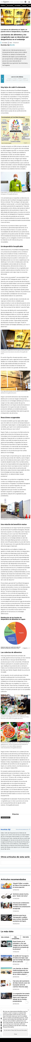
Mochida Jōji (8, 45)
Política (3, 5)
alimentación (5, 817)
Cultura (24, 5)
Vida (10, 42)
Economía (10, 5)
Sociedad (17, 5)
